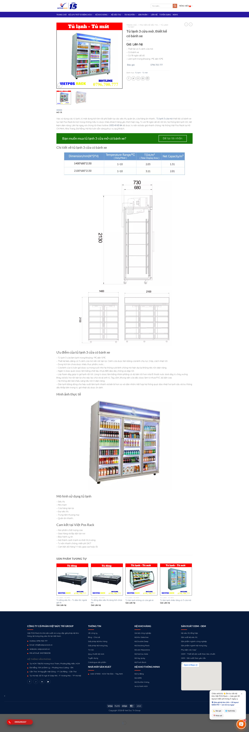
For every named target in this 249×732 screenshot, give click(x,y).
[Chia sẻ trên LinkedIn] (147, 78)
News (175, 15)
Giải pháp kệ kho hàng (97, 641)
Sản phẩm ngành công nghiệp (194, 641)
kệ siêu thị (116, 15)
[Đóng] (241, 693)
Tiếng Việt (184, 6)
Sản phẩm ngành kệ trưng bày (194, 645)
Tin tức (91, 650)
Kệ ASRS (138, 678)
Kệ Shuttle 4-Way (141, 682)
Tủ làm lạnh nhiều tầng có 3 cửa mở (175, 600)
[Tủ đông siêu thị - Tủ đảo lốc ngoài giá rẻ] (72, 579)
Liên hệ (154, 15)
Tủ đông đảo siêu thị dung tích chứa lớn (106, 601)
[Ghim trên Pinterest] (143, 78)
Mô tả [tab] (59, 112)
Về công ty (92, 633)
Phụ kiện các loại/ (188, 650)
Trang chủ (61, 15)
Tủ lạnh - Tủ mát (141, 73)
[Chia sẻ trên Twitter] (133, 78)
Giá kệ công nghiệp (142, 633)
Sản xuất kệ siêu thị (189, 637)
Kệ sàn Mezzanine (142, 650)
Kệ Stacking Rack (141, 645)
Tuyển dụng (165, 15)
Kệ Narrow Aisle (141, 654)
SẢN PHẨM (142, 15)
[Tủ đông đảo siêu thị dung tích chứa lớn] (107, 579)
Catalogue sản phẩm (97, 662)
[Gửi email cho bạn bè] (138, 78)
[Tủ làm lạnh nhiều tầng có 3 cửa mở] (176, 579)
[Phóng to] (59, 85)
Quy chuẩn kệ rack (96, 654)
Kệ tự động (139, 674)
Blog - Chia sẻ (94, 637)
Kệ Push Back (140, 662)
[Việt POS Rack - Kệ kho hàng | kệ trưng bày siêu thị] (67, 6)
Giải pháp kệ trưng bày (98, 645)
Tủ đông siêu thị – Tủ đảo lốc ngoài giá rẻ (71, 601)
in (42, 681)
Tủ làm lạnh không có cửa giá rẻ (139, 600)
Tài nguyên (129, 15)
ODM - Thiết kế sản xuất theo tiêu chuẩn (198, 654)
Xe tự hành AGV (141, 686)
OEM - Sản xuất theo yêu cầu (193, 658)
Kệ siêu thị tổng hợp (189, 633)
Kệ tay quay (139, 658)
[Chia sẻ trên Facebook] (129, 78)
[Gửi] (175, 6)
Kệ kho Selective (141, 637)
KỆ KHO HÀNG (101, 15)
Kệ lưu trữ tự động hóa (80, 15)
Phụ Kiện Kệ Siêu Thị (149, 25)
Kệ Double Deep (141, 641)
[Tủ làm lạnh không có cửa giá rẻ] (141, 579)
